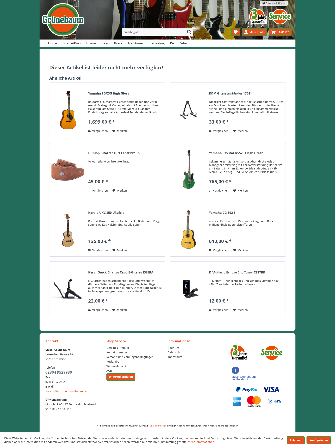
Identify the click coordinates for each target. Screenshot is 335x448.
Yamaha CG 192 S (222, 213)
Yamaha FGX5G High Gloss (108, 93)
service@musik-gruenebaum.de (66, 391)
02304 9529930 (58, 372)
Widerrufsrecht (116, 366)
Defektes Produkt (117, 348)
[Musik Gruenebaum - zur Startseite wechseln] (62, 20)
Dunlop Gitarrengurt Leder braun (114, 153)
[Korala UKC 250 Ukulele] (67, 229)
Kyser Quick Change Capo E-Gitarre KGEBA (120, 272)
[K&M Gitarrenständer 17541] (188, 110)
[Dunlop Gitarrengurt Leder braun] (67, 169)
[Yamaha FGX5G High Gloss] (67, 110)
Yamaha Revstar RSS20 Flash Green (236, 153)
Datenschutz (176, 352)
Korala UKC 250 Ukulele (106, 213)
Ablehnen (295, 440)
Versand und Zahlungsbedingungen (130, 357)
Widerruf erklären (121, 376)
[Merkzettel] (235, 32)
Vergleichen (100, 131)
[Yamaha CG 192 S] (188, 229)
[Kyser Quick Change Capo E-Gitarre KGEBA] (67, 289)
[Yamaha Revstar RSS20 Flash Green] (188, 169)
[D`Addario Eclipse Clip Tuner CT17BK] (188, 289)
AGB (109, 370)
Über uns (174, 348)
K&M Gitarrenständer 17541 (230, 93)
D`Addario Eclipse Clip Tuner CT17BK (237, 272)
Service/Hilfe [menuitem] (274, 3)
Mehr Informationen (201, 442)
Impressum (175, 357)
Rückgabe (112, 361)
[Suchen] (189, 32)
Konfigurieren (318, 440)
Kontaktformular (117, 352)
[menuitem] (157, 32)
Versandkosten (158, 425)
